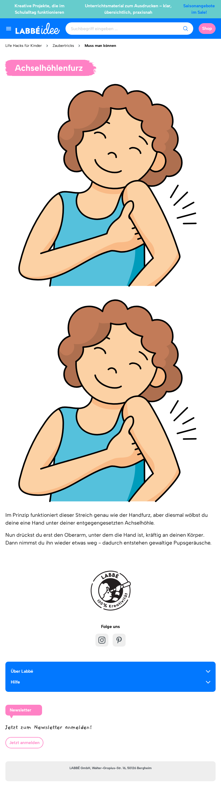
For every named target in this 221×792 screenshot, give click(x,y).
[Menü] (8, 28)
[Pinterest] (119, 640)
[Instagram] (101, 640)
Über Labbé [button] (22, 671)
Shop (207, 28)
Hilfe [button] (15, 682)
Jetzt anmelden (24, 742)
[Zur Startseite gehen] (37, 28)
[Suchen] (185, 28)
